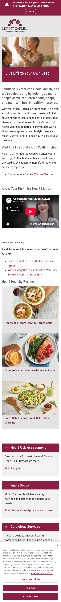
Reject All (30, 588)
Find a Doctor (20, 485)
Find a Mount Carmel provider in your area (29, 510)
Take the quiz (12, 468)
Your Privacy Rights (30, 579)
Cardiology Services (25, 526)
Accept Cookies (30, 596)
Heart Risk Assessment (28, 447)
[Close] (57, 545)
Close (28, 11)
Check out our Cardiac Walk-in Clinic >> (30, 174)
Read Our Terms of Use (42, 573)
